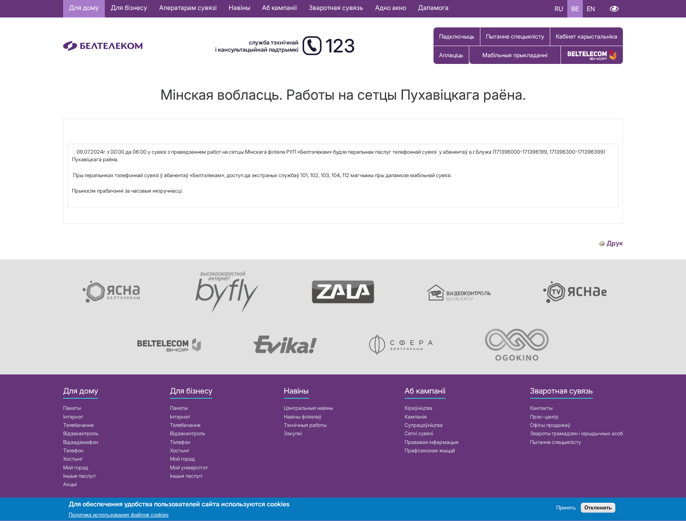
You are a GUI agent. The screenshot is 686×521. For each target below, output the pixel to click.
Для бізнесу (129, 8)
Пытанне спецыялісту (515, 36)
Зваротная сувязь (336, 8)
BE (575, 9)
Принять (566, 508)
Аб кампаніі (279, 8)
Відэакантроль (80, 433)
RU (559, 9)
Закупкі (293, 433)
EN (591, 9)
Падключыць (456, 36)
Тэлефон (73, 450)
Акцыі (70, 484)
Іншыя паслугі (79, 476)
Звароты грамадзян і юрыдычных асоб (576, 433)
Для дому (84, 8)
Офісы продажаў (550, 425)
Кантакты (541, 408)
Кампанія (416, 417)
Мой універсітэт (189, 468)
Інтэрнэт (73, 417)
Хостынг (73, 459)
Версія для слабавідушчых (614, 8)
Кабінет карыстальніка (586, 36)
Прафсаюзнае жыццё (430, 450)
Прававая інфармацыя (432, 442)
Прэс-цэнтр (544, 417)
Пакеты (72, 408)
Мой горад (75, 468)
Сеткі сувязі (419, 433)
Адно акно (390, 8)
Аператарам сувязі (188, 8)
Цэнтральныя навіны (308, 408)
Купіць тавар (592, 55)
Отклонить (598, 508)
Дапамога (433, 8)
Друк (615, 243)
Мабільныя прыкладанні (514, 55)
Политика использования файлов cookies (119, 515)
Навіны (239, 8)
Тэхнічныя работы (305, 425)
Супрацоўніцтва (424, 425)
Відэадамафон (80, 442)
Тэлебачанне (78, 425)
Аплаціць (451, 55)
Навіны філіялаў (303, 417)
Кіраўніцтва (418, 408)
